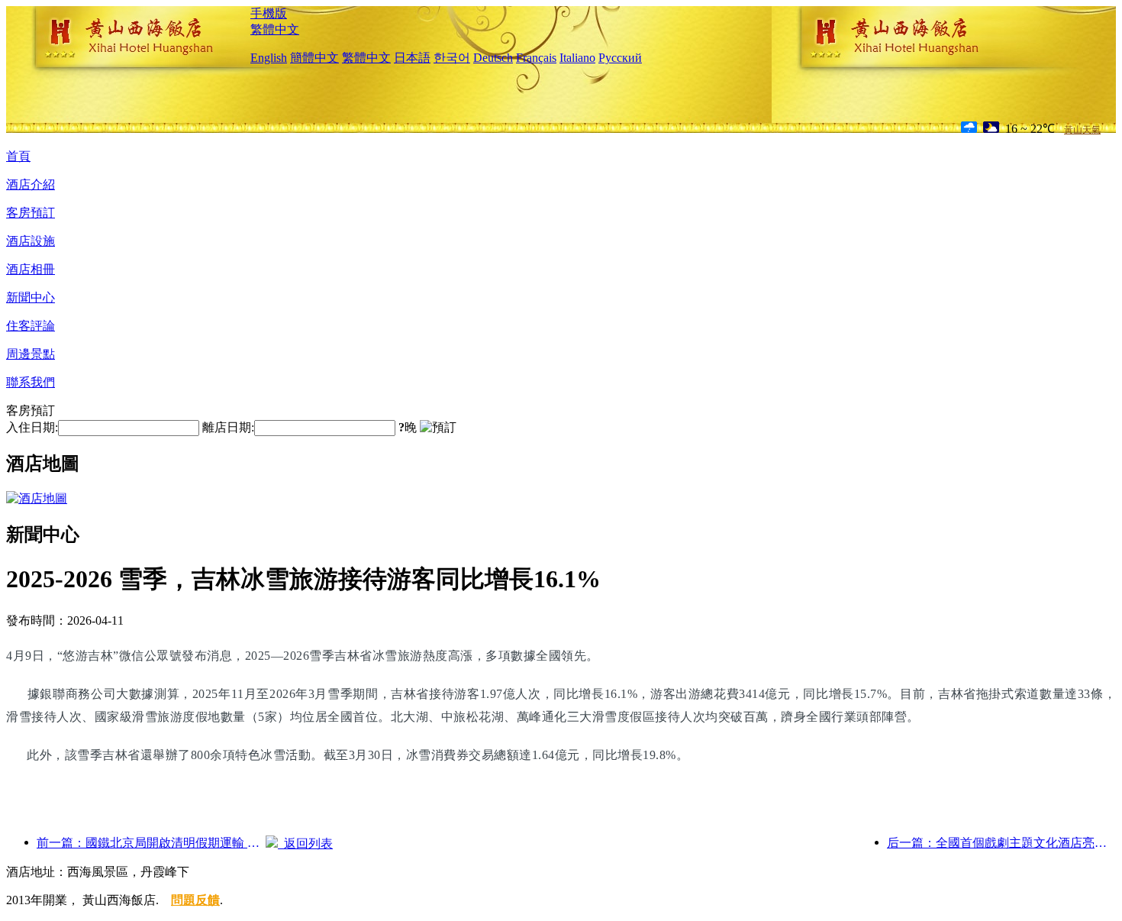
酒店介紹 (30, 184)
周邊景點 (30, 353)
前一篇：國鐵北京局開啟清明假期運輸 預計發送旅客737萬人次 (151, 842)
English (268, 57)
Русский (620, 57)
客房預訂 (30, 212)
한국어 (452, 57)
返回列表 (305, 843)
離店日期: (228, 427)
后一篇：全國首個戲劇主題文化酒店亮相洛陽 (1001, 842)
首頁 (18, 156)
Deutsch (493, 57)
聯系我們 (30, 382)
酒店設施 (30, 240)
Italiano (577, 57)
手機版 (268, 13)
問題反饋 (195, 900)
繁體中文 (274, 29)
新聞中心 (30, 297)
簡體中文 (314, 57)
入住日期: (32, 427)
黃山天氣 (1082, 129)
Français (536, 57)
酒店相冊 (30, 269)
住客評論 (30, 325)
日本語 (412, 57)
